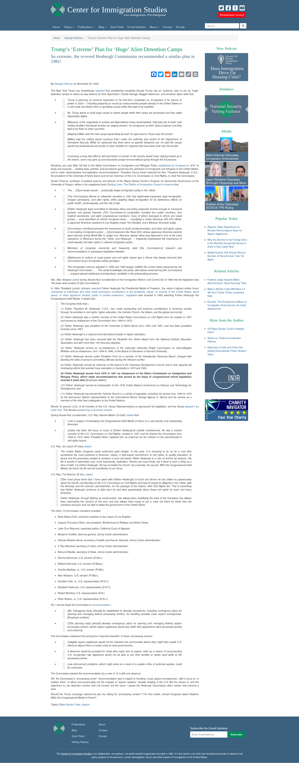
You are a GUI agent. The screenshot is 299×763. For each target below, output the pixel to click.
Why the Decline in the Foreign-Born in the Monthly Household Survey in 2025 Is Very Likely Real (227, 243)
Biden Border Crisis (69, 704)
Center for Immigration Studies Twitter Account (221, 8)
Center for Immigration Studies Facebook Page (228, 8)
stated (76, 279)
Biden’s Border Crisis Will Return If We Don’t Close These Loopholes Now (226, 292)
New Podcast (226, 48)
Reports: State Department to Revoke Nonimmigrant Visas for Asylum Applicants (224, 230)
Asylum (86, 704)
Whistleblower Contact (232, 15)
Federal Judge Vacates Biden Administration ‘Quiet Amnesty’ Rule (227, 281)
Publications (85, 27)
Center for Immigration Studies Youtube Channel (242, 8)
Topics (68, 27)
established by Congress (172, 165)
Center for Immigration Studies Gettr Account (235, 8)
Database (226, 89)
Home (56, 27)
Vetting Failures (80, 742)
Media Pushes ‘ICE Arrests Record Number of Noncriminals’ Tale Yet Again (226, 256)
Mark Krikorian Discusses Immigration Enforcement (222, 157)
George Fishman (74, 38)
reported (100, 90)
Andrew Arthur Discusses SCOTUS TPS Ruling (222, 206)
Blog (102, 27)
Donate (180, 27)
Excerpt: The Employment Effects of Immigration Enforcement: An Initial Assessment (227, 305)
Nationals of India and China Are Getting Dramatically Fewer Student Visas (226, 351)
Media (227, 131)
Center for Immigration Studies (117, 9)
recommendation (101, 604)
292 (75, 406)
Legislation (132, 295)
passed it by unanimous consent (94, 410)
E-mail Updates (136, 27)
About (153, 27)
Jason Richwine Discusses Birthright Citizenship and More (226, 181)
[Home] (58, 8)
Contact (167, 27)
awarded (96, 288)
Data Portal (117, 27)
